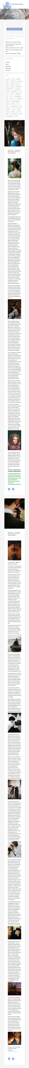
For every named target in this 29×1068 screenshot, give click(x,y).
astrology (18, 79)
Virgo (16, 116)
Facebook (7, 91)
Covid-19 (18, 84)
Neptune (7, 103)
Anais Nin (7, 79)
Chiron (7, 84)
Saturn (14, 108)
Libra (7, 96)
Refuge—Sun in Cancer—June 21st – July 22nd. (14, 47)
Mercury (7, 101)
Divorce (12, 86)
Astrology (7, 62)
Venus (20, 113)
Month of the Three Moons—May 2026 (13, 53)
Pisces (18, 103)
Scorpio (19, 108)
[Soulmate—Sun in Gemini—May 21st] (14, 513)
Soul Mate (13, 111)
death (7, 86)
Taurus (19, 111)
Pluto (7, 106)
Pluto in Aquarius (14, 106)
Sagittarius (8, 108)
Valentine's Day (14, 113)
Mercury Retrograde (15, 101)
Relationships (8, 68)
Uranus (7, 113)
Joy (20, 91)
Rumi (21, 106)
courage (12, 84)
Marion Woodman (18, 96)
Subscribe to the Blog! (14, 29)
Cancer (7, 81)
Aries (13, 79)
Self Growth (8, 70)
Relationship (8, 66)
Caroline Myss (19, 81)
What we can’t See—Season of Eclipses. (13, 42)
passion (13, 103)
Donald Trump (18, 86)
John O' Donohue (14, 91)
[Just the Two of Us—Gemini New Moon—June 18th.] (14, 133)
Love (11, 96)
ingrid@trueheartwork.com (13, 1051)
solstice (7, 111)
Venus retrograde (9, 116)
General (7, 64)
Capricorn (13, 81)
